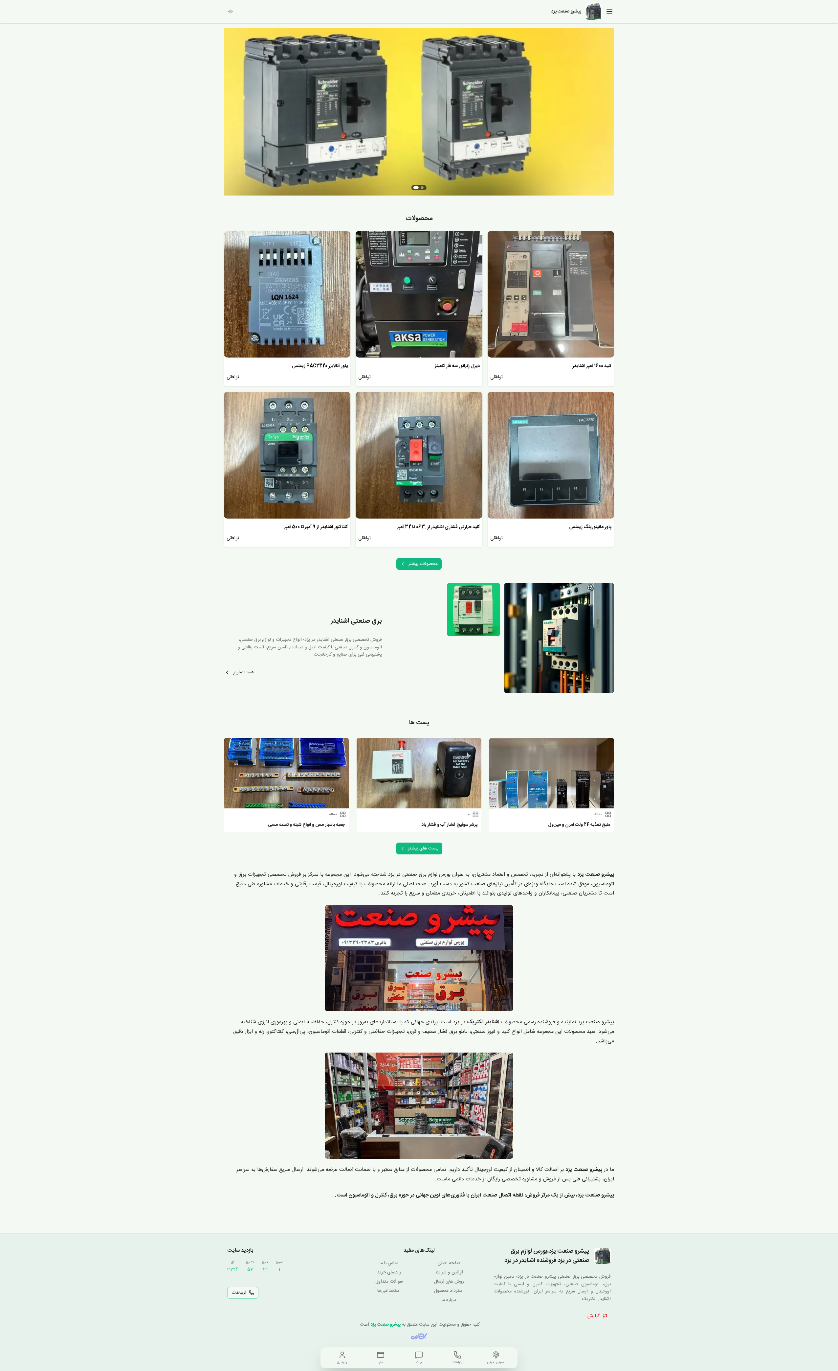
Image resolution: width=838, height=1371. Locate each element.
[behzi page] (419, 1336)
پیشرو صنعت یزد (385, 1325)
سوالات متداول (389, 1281)
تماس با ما (389, 1263)
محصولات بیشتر (423, 564)
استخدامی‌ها (389, 1291)
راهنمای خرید (389, 1272)
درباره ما (449, 1300)
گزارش (593, 1316)
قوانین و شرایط (449, 1272)
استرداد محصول (449, 1291)
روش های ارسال (449, 1281)
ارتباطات (239, 1293)
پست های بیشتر (423, 848)
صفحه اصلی (448, 1263)
